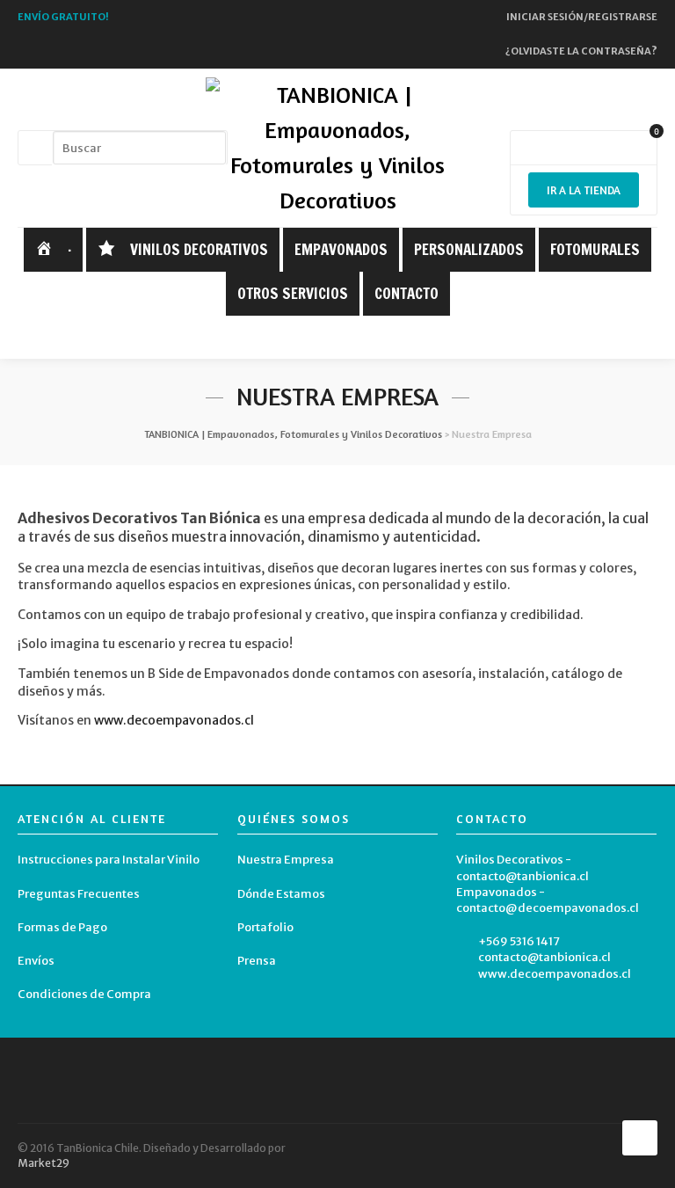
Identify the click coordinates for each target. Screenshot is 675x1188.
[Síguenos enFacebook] (324, 337)
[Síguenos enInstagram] (351, 337)
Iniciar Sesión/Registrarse (581, 17)
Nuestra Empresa (285, 859)
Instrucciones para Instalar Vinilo (109, 859)
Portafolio (265, 927)
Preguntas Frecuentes (79, 893)
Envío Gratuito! (63, 17)
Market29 (43, 1163)
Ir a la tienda (584, 190)
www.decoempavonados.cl (174, 720)
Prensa (256, 960)
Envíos (36, 960)
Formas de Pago (62, 927)
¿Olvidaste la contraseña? (581, 51)
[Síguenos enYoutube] (379, 337)
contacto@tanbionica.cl (544, 957)
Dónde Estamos (281, 893)
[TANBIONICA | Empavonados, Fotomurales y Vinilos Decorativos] (337, 148)
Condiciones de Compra (84, 994)
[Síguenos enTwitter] (297, 337)
